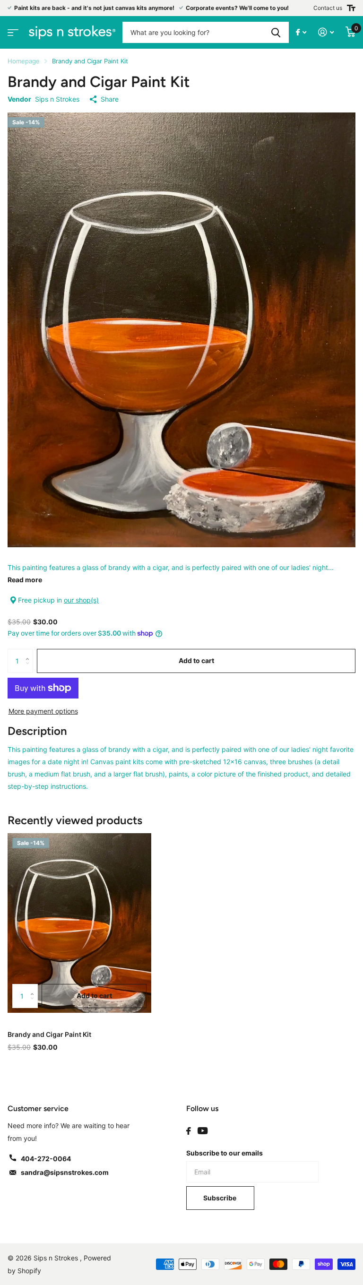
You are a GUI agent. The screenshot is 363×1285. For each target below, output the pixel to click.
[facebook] (188, 1131)
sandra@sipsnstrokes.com (65, 1172)
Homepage (24, 61)
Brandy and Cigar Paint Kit (49, 1034)
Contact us (327, 7)
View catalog (12, 29)
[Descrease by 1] (29, 669)
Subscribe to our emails (224, 1153)
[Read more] (301, 32)
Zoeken (276, 32)
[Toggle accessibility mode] (351, 8)
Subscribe (220, 1198)
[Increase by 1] (29, 652)
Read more (25, 580)
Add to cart (196, 660)
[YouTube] (202, 1131)
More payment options (43, 711)
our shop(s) (81, 600)
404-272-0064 (46, 1159)
